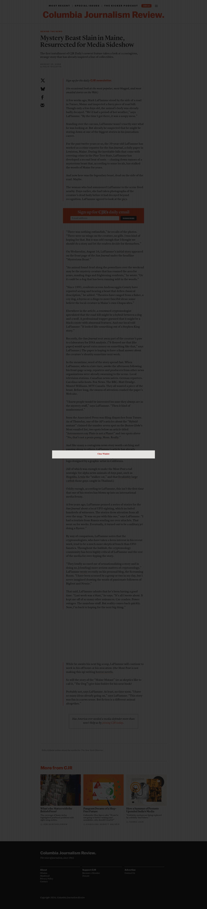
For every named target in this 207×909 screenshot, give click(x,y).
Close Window (103, 453)
